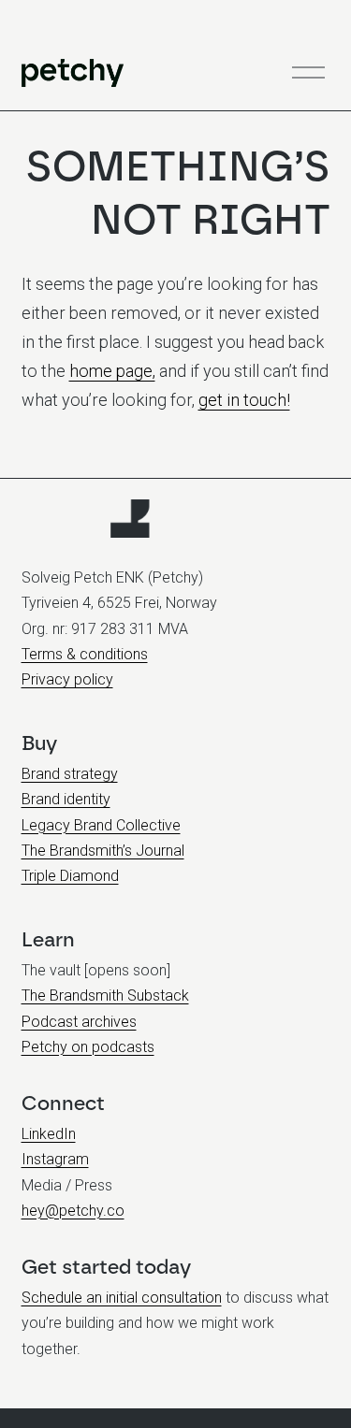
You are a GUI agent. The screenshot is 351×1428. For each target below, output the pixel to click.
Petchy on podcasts (88, 1047)
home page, (112, 371)
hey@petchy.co (73, 1210)
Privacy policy (67, 679)
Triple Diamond (70, 876)
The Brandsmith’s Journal (103, 850)
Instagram (55, 1159)
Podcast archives (79, 1022)
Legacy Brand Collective (101, 825)
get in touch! (244, 400)
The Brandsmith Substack (105, 995)
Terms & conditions (85, 654)
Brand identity (66, 799)
